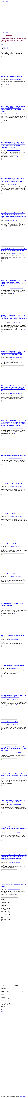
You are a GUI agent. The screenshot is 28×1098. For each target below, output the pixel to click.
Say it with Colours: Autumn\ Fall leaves (12, 665)
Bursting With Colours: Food (9, 722)
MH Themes (22, 1096)
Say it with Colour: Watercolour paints (12, 514)
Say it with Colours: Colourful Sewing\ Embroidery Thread (12, 604)
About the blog (6, 48)
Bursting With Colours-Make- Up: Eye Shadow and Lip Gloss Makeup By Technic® (14, 774)
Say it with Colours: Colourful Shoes (11, 573)
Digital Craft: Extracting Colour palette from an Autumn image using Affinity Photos (14, 249)
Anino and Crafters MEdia (14, 79)
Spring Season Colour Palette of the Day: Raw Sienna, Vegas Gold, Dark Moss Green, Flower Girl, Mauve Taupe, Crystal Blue (13, 215)
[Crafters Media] (4, 1)
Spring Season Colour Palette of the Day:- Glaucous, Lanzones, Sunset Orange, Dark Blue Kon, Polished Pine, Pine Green (13, 180)
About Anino (6, 47)
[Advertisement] (14, 17)
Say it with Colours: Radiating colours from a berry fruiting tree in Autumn (13, 696)
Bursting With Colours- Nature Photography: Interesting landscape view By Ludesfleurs (14, 828)
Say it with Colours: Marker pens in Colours (14, 543)
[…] (9, 84)
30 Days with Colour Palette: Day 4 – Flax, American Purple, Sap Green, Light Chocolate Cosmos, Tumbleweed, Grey (13, 353)
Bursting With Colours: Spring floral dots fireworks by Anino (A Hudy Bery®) (13, 801)
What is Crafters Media (8, 49)
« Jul (2, 922)
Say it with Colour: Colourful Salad (11, 484)
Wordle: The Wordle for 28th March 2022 (13, 76)
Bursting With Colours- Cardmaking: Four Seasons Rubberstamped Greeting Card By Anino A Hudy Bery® (13, 748)
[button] (2, 44)
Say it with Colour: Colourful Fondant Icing (14, 455)
